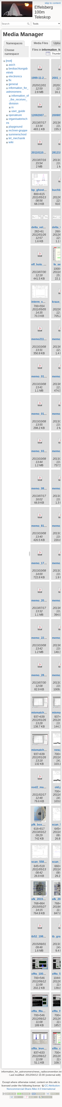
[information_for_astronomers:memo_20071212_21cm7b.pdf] (40, 590)
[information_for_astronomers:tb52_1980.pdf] (40, 926)
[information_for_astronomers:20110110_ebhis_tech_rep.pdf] (40, 142)
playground (15, 126)
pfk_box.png (39, 824)
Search (28, 23)
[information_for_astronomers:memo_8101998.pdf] (40, 515)
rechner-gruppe (18, 130)
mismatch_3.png (42, 749)
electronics (15, 76)
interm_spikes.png (43, 301)
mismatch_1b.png (43, 712)
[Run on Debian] (31, 1097)
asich (12, 64)
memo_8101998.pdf (44, 525)
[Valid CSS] (16, 1097)
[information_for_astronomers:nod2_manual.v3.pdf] (40, 777)
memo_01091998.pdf (44, 376)
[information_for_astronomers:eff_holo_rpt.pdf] (40, 254)
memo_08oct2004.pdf (45, 488)
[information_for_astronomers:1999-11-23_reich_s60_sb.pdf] (40, 67)
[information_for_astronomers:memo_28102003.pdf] (40, 665)
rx (12, 107)
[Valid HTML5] (53, 1093)
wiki (11, 142)
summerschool (18, 134)
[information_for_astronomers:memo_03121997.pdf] (40, 441)
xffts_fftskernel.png (44, 1011)
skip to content (53, 3)
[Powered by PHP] (38, 1093)
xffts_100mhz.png (43, 973)
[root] (9, 60)
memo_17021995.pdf (44, 563)
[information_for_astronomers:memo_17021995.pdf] (40, 553)
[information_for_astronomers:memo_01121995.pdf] (40, 403)
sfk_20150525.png (43, 899)
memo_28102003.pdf (44, 675)
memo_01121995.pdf (44, 413)
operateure (15, 115)
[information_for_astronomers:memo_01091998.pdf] (40, 366)
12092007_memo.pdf (44, 115)
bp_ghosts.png (41, 189)
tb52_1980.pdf (40, 936)
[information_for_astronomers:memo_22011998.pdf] (40, 627)
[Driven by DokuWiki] (45, 1097)
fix (10, 80)
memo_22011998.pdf (44, 637)
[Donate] (24, 1093)
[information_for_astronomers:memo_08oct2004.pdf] (40, 478)
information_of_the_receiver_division (19, 99)
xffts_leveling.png (43, 1048)
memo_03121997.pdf (44, 451)
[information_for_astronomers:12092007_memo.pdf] (40, 105)
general (13, 84)
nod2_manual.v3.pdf (44, 787)
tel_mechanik (17, 138)
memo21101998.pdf (44, 339)
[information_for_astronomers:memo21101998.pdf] (40, 329)
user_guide (18, 111)
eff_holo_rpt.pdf (41, 264)
